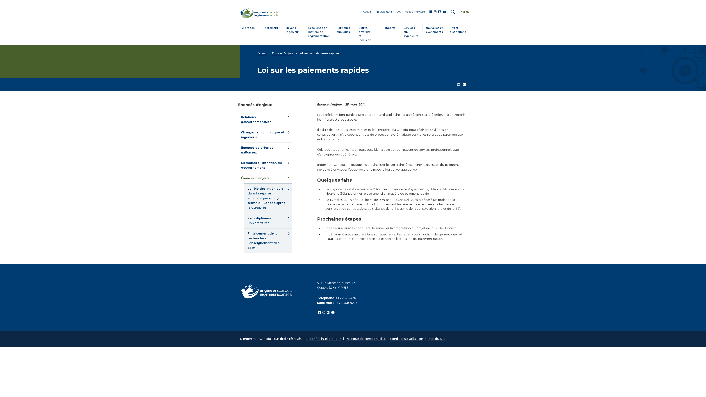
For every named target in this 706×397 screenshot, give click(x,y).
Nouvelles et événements (434, 30)
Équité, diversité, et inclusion (365, 34)
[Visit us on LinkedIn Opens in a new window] (439, 12)
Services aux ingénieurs (411, 32)
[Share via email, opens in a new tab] (464, 84)
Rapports (389, 28)
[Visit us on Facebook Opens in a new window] (431, 12)
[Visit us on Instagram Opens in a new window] (435, 12)
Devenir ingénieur (292, 30)
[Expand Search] (453, 12)
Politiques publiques (343, 30)
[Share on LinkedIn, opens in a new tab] (458, 84)
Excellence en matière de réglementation (319, 32)
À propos (248, 28)
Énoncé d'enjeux (282, 53)
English (464, 12)
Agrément (271, 28)
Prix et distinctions (458, 30)
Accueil (262, 53)
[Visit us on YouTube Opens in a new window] (444, 12)
